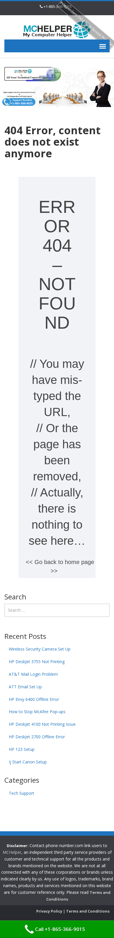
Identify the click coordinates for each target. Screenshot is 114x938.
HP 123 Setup (21, 749)
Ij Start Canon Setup (28, 762)
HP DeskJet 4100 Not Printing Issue (42, 724)
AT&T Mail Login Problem (33, 674)
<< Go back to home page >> (60, 566)
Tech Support (21, 793)
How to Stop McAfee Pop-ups (37, 711)
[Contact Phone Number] (57, 29)
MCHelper (12, 852)
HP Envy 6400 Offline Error (34, 699)
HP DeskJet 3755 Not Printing (37, 661)
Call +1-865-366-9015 (60, 929)
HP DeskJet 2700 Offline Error (37, 736)
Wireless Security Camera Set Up (39, 649)
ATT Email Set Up (25, 686)
